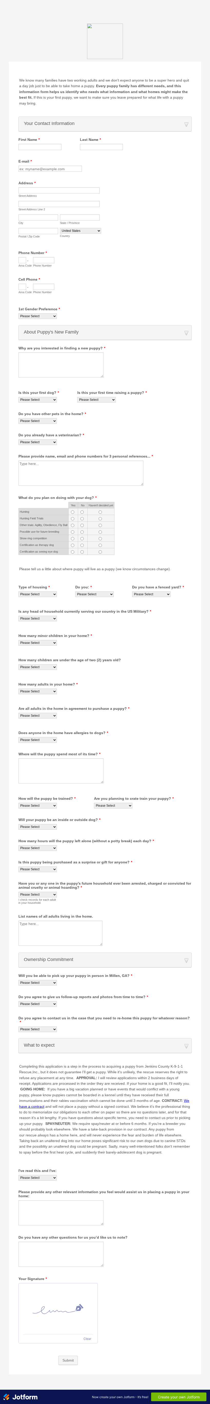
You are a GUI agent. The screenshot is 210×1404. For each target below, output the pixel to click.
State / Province (70, 222)
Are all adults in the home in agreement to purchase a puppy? (73, 708)
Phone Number (32, 253)
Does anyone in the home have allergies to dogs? (63, 733)
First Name (29, 140)
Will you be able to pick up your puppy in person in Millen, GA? (75, 976)
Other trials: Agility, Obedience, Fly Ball (43, 525)
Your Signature (32, 1279)
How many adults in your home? (48, 684)
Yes (73, 505)
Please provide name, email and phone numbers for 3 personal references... (85, 456)
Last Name (90, 140)
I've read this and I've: (37, 1171)
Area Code (25, 265)
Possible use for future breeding (39, 531)
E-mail (25, 161)
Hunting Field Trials (32, 518)
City (20, 222)
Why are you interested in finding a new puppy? (61, 348)
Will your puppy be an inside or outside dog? (59, 820)
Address (27, 183)
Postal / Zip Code (29, 236)
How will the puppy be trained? (47, 798)
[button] (105, 124)
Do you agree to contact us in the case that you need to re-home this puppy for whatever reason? (104, 1020)
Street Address (27, 195)
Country (65, 235)
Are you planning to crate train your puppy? (134, 798)
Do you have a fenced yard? (158, 587)
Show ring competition (33, 538)
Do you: (83, 587)
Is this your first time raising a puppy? (112, 393)
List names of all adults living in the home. (55, 916)
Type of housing (34, 587)
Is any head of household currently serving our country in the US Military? (84, 611)
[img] (58, 1308)
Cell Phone (29, 279)
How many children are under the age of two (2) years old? (69, 660)
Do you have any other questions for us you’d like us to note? (73, 1237)
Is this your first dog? (38, 393)
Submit (68, 1360)
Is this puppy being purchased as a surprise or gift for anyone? (75, 862)
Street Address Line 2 (31, 209)
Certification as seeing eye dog (39, 551)
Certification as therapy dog (37, 544)
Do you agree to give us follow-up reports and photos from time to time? (83, 997)
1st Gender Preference (39, 309)
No (83, 505)
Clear (87, 1339)
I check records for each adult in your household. (37, 901)
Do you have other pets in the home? (52, 414)
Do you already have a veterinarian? (51, 435)
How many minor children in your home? (55, 636)
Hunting (24, 511)
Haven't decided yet (101, 505)
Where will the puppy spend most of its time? (59, 754)
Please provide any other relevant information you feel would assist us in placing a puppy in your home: (103, 1194)
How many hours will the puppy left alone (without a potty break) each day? (86, 841)
